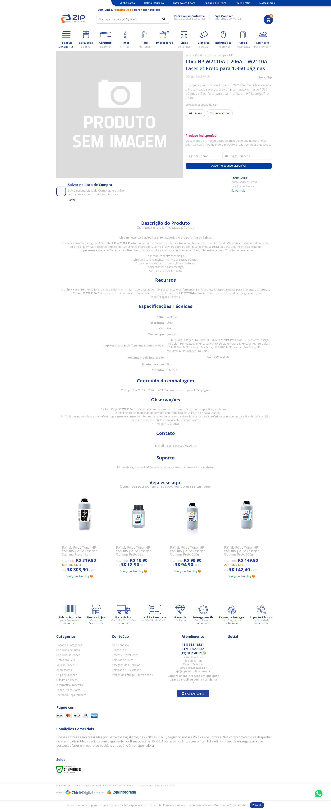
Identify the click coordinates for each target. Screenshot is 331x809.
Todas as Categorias (69, 645)
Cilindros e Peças (205, 55)
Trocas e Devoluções (125, 655)
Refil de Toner (65, 665)
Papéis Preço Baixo (68, 690)
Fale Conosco (120, 645)
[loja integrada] (121, 792)
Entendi (256, 805)
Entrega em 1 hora (184, 3)
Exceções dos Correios (126, 665)
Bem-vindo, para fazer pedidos (128, 10)
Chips (222, 55)
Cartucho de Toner (68, 655)
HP (231, 55)
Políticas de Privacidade (126, 670)
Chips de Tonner (66, 675)
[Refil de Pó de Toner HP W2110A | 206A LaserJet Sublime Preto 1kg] (84, 534)
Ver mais (72, 553)
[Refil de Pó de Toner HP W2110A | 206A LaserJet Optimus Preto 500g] (246, 534)
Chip (269, 77)
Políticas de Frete (122, 660)
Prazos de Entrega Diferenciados (132, 675)
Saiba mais (238, 190)
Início (189, 55)
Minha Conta (127, 3)
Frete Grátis (243, 3)
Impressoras (64, 670)
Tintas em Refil (65, 660)
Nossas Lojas (267, 3)
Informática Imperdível (70, 685)
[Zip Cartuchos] (73, 18)
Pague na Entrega (215, 3)
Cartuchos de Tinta (68, 650)
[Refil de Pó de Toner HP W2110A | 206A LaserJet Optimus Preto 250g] (192, 531)
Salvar (71, 200)
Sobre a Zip (119, 650)
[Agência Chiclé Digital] (79, 793)
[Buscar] (164, 19)
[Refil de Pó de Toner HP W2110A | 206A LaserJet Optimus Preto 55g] (138, 531)
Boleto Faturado (154, 3)
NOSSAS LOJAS (194, 693)
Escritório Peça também (71, 695)
